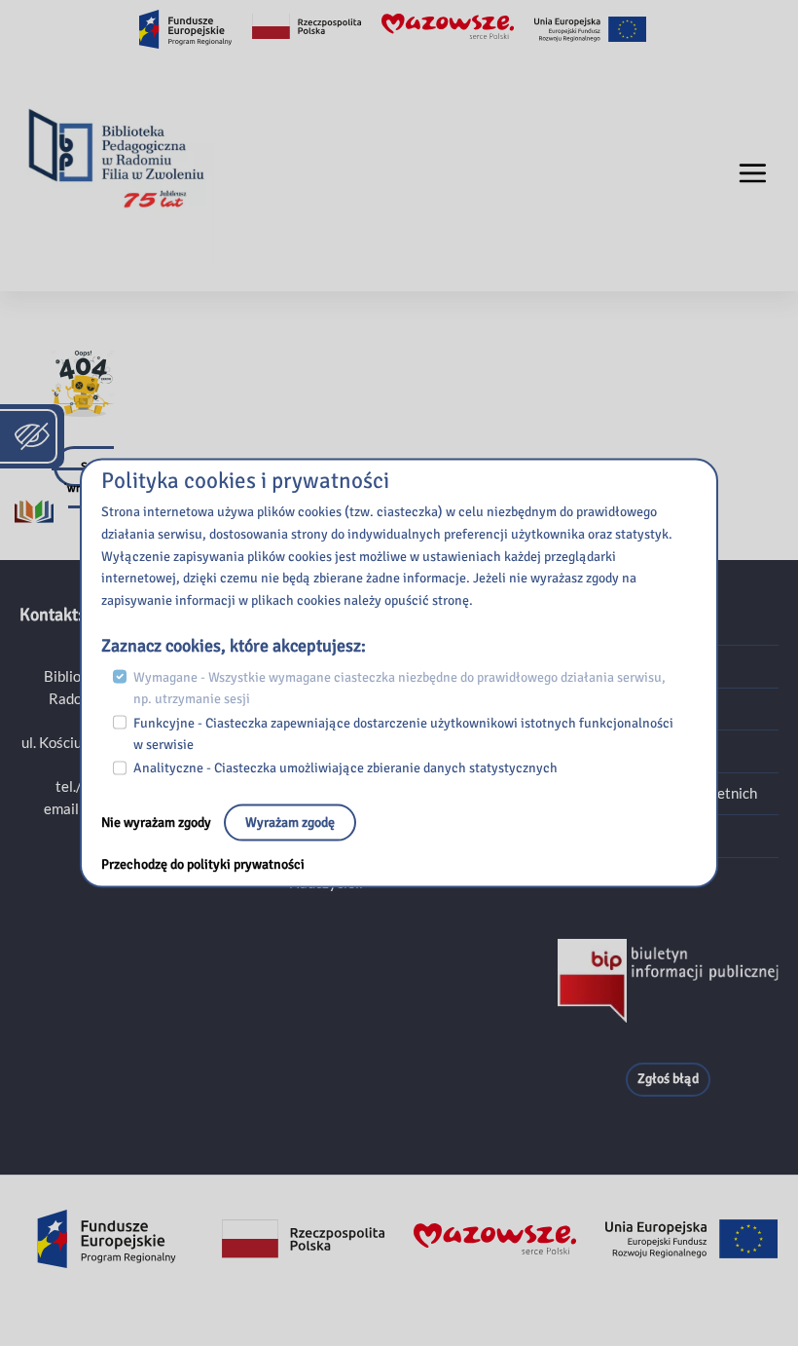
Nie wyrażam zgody (157, 822)
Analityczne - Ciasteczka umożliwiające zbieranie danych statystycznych (345, 768)
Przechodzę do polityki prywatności (203, 864)
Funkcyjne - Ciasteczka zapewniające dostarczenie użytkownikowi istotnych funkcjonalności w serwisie (403, 733)
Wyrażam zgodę (290, 822)
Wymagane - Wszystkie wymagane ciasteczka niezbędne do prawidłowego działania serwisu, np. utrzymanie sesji (399, 687)
